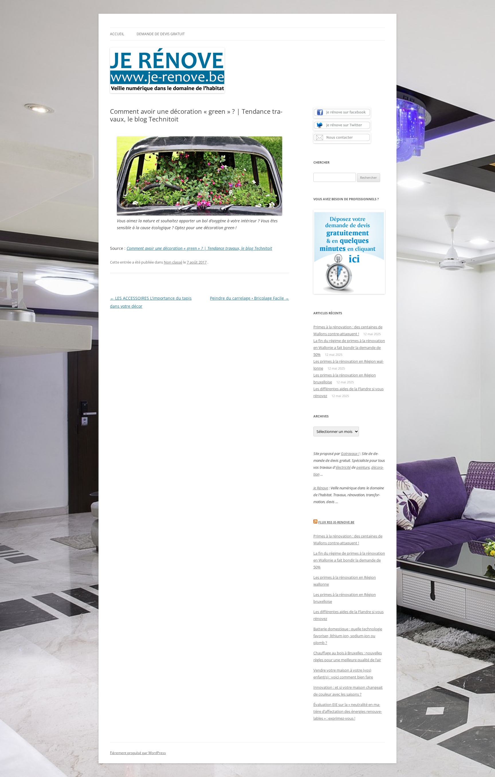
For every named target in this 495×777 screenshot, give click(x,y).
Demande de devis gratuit (161, 34)
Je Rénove (320, 487)
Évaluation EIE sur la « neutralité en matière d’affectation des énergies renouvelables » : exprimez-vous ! (347, 711)
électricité (343, 467)
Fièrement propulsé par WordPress (138, 752)
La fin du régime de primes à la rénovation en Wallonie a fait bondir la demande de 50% (349, 347)
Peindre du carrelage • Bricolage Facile (249, 298)
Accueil (117, 34)
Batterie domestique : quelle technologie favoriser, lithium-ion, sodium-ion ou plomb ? (347, 635)
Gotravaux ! (350, 453)
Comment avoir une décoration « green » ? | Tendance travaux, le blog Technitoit (199, 248)
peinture (363, 467)
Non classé (173, 262)
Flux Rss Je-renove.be (336, 522)
